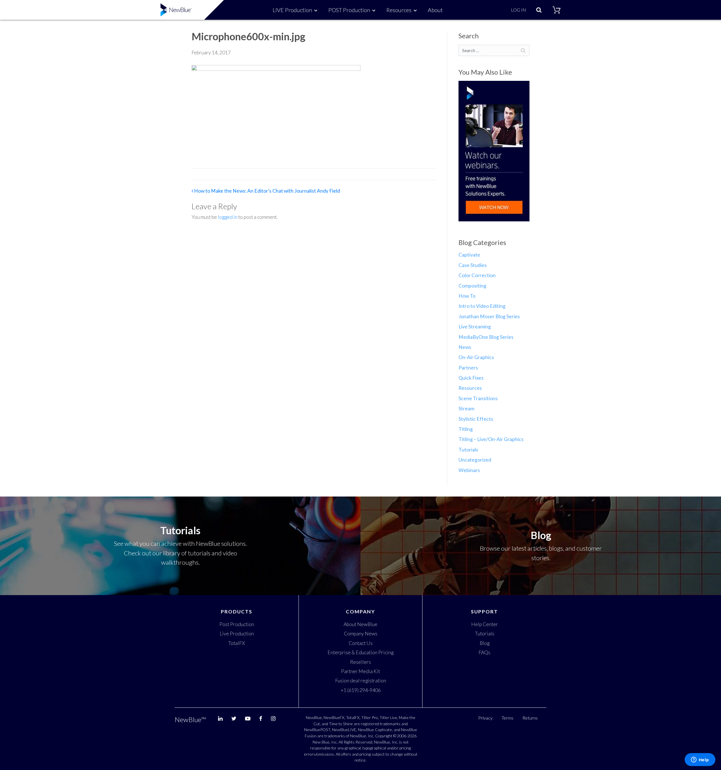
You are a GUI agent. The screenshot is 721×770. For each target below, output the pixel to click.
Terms (507, 717)
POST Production (349, 9)
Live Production (237, 634)
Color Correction (477, 275)
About (435, 9)
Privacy (485, 717)
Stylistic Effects (476, 419)
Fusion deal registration (360, 681)
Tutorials (468, 450)
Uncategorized (475, 460)
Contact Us (361, 643)
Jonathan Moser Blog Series (489, 316)
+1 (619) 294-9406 (361, 690)
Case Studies (473, 265)
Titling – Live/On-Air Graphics (491, 439)
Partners (468, 368)
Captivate (469, 255)
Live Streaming (475, 327)
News (465, 347)
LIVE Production (292, 9)
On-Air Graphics (476, 357)
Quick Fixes (471, 378)
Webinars (469, 470)
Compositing (472, 286)
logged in (227, 217)
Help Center (484, 624)
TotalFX (236, 643)
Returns (530, 717)
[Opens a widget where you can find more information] (699, 760)
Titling (466, 429)
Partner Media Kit (360, 671)
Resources (398, 9)
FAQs (484, 652)
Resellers (360, 662)
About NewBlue (360, 624)
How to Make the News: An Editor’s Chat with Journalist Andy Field (266, 191)
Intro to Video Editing (482, 306)
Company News (360, 634)
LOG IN (518, 9)
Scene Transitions (478, 398)
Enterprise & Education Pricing (360, 652)
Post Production (236, 624)
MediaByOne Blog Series (486, 337)
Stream (466, 408)
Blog (484, 643)
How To (467, 296)
